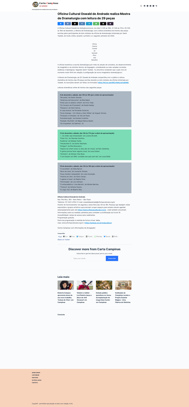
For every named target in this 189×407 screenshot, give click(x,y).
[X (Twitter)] (75, 23)
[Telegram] (89, 23)
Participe (35, 377)
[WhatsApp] (96, 23)
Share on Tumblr (64, 239)
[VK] (156, 6)
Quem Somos (36, 372)
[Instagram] (147, 6)
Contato (35, 382)
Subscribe (112, 258)
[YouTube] (153, 6)
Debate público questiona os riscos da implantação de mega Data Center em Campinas (103, 297)
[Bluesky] (61, 23)
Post (60, 236)
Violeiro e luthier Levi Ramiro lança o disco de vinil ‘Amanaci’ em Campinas (84, 297)
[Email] (110, 23)
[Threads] (150, 6)
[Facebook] (144, 6)
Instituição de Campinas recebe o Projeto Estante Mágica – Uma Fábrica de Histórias (122, 297)
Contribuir (35, 375)
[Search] (141, 6)
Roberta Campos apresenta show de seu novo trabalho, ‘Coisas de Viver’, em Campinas (66, 297)
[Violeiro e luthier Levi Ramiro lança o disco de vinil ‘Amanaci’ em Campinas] (85, 285)
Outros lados (36, 380)
